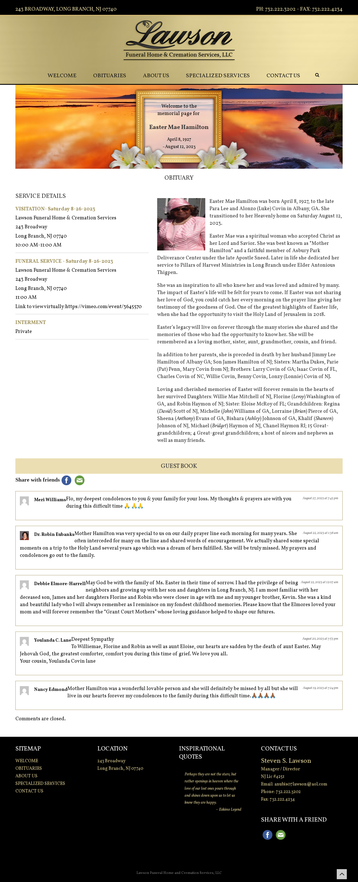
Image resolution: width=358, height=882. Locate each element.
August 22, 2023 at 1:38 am (320, 533)
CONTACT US (283, 76)
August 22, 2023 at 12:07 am (319, 582)
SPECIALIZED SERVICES (218, 76)
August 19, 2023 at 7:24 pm (320, 688)
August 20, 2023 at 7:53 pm (320, 639)
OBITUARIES (109, 76)
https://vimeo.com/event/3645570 (103, 306)
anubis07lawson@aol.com (300, 784)
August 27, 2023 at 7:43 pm (320, 498)
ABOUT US (156, 76)
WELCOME (62, 76)
